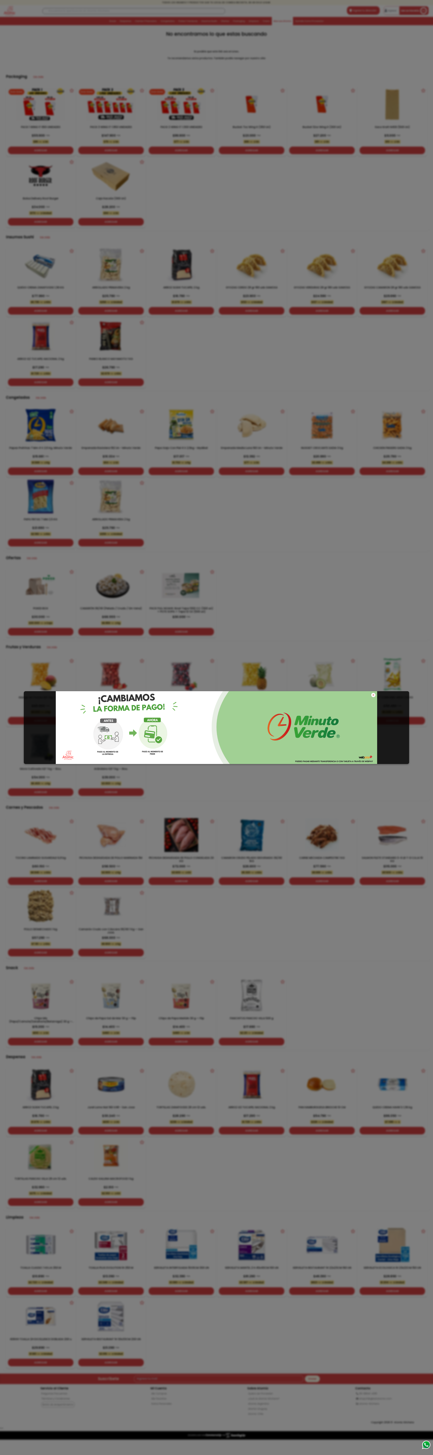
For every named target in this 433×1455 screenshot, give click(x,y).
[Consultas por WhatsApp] (426, 1445)
